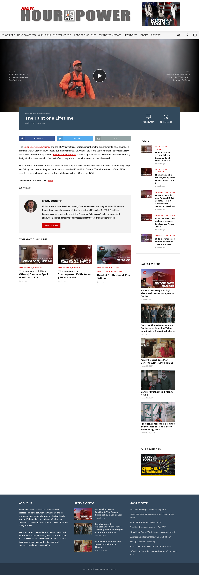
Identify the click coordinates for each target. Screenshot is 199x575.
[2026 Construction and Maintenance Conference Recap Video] (146, 217)
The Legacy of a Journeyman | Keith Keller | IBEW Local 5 (74, 274)
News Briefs (130, 35)
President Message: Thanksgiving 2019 (148, 509)
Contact (155, 35)
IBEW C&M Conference (165, 192)
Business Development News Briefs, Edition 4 (150, 536)
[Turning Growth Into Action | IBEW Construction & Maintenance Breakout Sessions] (146, 194)
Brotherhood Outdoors (64, 154)
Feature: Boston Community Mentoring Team (150, 546)
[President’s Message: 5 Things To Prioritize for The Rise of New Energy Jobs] (158, 412)
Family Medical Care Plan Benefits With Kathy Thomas (157, 361)
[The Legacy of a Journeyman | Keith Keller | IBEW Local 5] (146, 172)
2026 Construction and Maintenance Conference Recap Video (165, 222)
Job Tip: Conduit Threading (142, 541)
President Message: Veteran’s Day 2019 (148, 527)
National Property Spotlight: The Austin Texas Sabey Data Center (157, 293)
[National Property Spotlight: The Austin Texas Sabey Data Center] (158, 278)
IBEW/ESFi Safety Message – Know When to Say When (152, 516)
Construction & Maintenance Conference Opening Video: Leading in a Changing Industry (158, 328)
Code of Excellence (85, 35)
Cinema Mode (166, 122)
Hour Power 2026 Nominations (34, 35)
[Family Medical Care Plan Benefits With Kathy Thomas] (158, 348)
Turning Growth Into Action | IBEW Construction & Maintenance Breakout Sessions (165, 200)
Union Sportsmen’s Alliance (36, 146)
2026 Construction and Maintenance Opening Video (165, 242)
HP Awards (38, 268)
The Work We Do (62, 35)
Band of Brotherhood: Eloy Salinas (114, 277)
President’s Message (110, 35)
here (50, 180)
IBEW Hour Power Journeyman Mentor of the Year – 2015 (153, 553)
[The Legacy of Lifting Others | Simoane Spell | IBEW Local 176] (146, 149)
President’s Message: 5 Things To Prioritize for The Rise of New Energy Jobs (158, 427)
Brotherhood (31, 113)
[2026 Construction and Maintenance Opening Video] (146, 238)
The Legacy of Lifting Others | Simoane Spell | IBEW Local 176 (34, 274)
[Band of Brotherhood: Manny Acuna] (158, 380)
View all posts (51, 225)
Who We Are (8, 35)
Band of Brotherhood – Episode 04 (145, 522)
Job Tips (144, 35)
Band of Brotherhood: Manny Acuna (157, 393)
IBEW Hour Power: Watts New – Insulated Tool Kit (153, 532)
